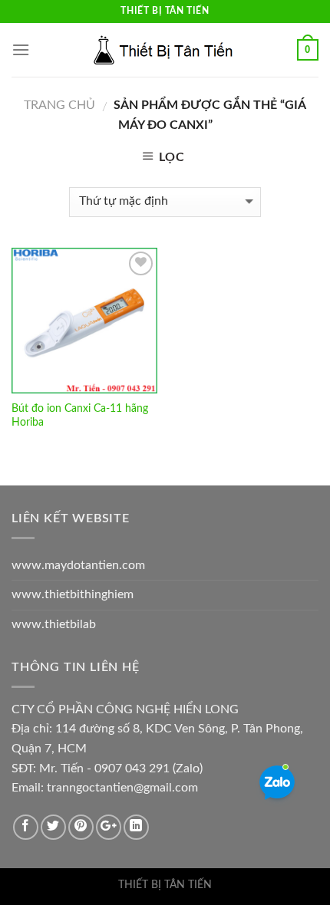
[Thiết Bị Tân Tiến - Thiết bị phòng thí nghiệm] (165, 50)
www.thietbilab (54, 624)
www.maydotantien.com (78, 565)
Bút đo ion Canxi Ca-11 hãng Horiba (80, 415)
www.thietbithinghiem (73, 594)
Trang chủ (59, 105)
